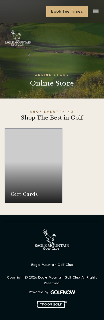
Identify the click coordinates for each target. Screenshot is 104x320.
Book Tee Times (67, 11)
